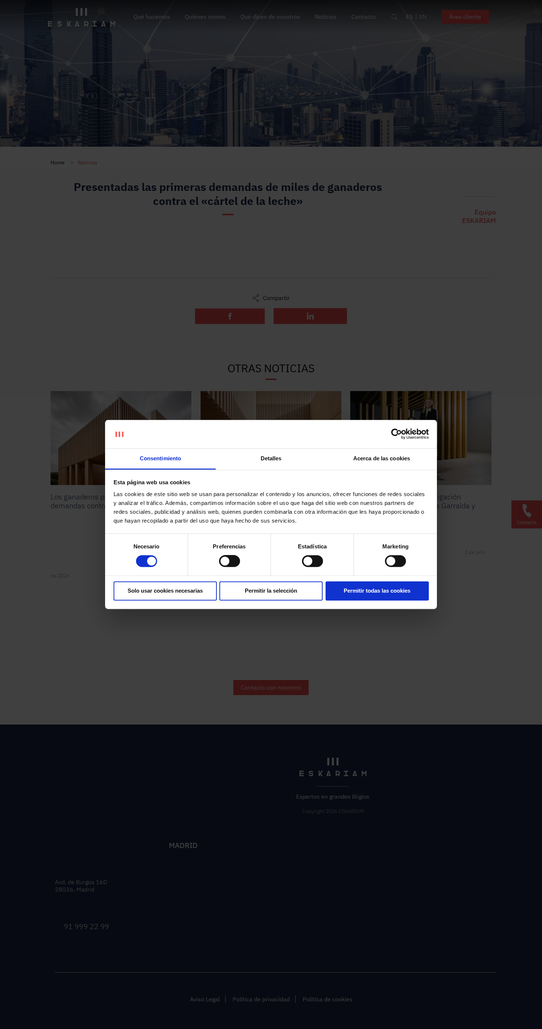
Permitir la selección (271, 590)
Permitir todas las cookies (377, 590)
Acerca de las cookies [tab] (381, 458)
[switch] (229, 561)
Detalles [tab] (271, 458)
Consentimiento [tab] (160, 458)
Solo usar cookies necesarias (165, 590)
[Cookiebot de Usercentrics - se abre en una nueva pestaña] (396, 434)
